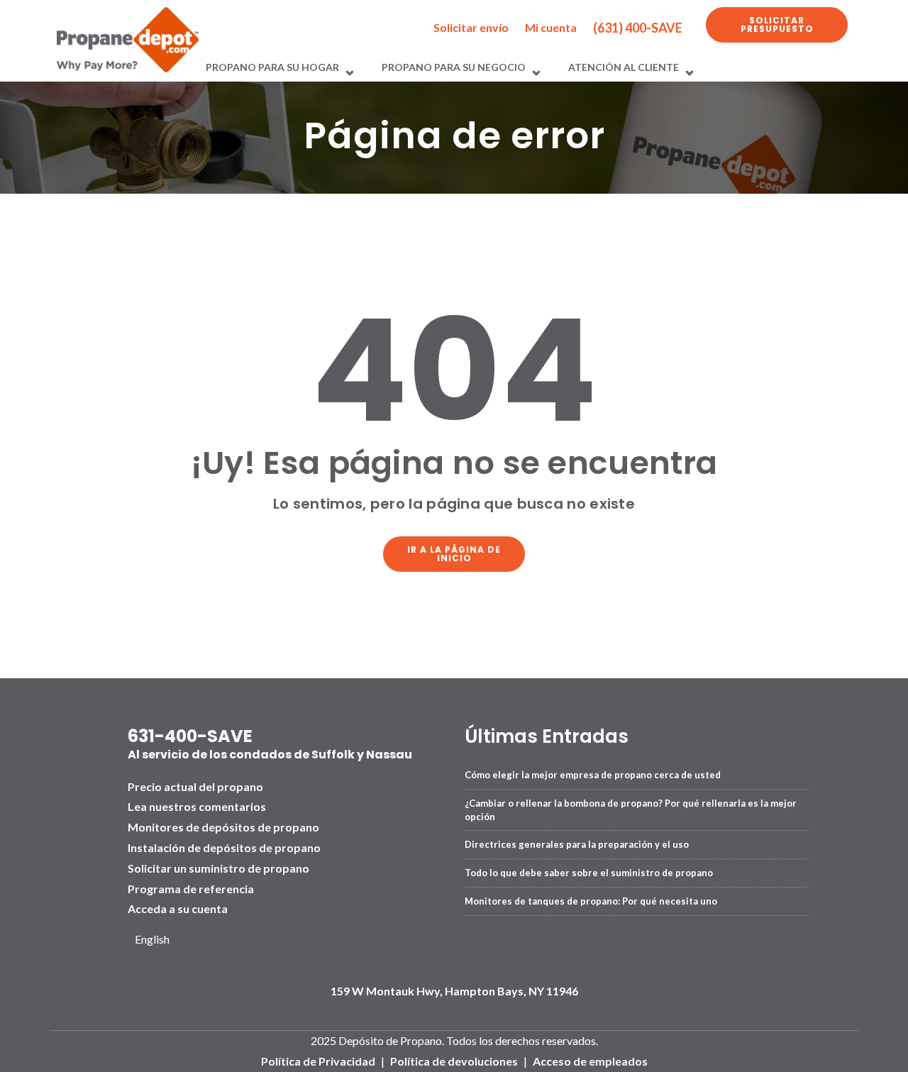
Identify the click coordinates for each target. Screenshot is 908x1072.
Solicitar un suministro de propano (218, 868)
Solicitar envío (471, 27)
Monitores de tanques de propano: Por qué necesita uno (591, 901)
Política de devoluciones (454, 1061)
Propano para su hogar (272, 67)
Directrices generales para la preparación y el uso (577, 844)
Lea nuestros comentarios (197, 806)
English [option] (152, 939)
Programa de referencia (191, 888)
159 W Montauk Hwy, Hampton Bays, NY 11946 (454, 991)
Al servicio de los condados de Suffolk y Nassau (270, 754)
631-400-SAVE (190, 736)
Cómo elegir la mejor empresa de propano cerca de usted (593, 774)
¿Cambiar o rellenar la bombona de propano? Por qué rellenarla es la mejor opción (631, 809)
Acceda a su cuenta (178, 908)
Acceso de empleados (590, 1061)
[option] (157, 940)
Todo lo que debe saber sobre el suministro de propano (589, 872)
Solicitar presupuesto (777, 24)
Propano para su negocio (454, 67)
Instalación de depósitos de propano (224, 847)
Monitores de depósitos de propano (223, 827)
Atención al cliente (623, 67)
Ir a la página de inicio (454, 553)
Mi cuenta (551, 27)
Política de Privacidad (318, 1061)
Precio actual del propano (195, 786)
